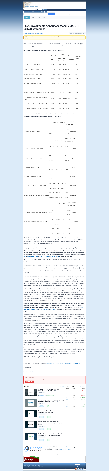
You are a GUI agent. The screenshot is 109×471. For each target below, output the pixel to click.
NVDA (67, 403)
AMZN (67, 390)
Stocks (33, 17)
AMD (67, 393)
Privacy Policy (63, 449)
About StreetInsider (33, 466)
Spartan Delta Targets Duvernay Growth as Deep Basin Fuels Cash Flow (49, 411)
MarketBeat (41, 395)
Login (46, 11)
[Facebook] (77, 449)
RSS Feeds (34, 11)
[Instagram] (83, 449)
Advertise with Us (27, 468)
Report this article (29, 381)
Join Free (25, 11)
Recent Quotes (61, 14)
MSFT (67, 401)
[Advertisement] (61, 5)
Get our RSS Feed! (80, 469)
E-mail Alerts (38, 11)
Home (25, 465)
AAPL (67, 392)
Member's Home (30, 465)
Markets (26, 17)
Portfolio (42, 11)
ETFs (39, 17)
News (38, 21)
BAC (66, 395)
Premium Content (36, 465)
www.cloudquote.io (66, 446)
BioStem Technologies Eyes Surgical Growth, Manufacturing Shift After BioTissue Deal (50, 434)
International (50, 21)
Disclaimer (38, 468)
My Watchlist (71, 14)
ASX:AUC (49, 395)
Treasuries (57, 21)
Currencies (43, 21)
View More (62, 386)
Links (25, 466)
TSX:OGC (52, 395)
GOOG (67, 397)
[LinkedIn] (80, 449)
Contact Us (33, 468)
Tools (44, 17)
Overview (33, 21)
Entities (28, 466)
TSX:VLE (49, 429)
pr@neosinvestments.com (30, 371)
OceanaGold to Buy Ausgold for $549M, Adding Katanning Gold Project (49, 390)
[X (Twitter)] (74, 449)
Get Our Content (41, 466)
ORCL (67, 404)
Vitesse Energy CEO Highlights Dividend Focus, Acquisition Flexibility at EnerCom (51, 400)
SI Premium (29, 11)
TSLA (67, 406)
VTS (48, 406)
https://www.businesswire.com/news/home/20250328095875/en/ (63, 363)
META (67, 399)
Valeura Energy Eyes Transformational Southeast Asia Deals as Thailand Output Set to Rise (51, 423)
